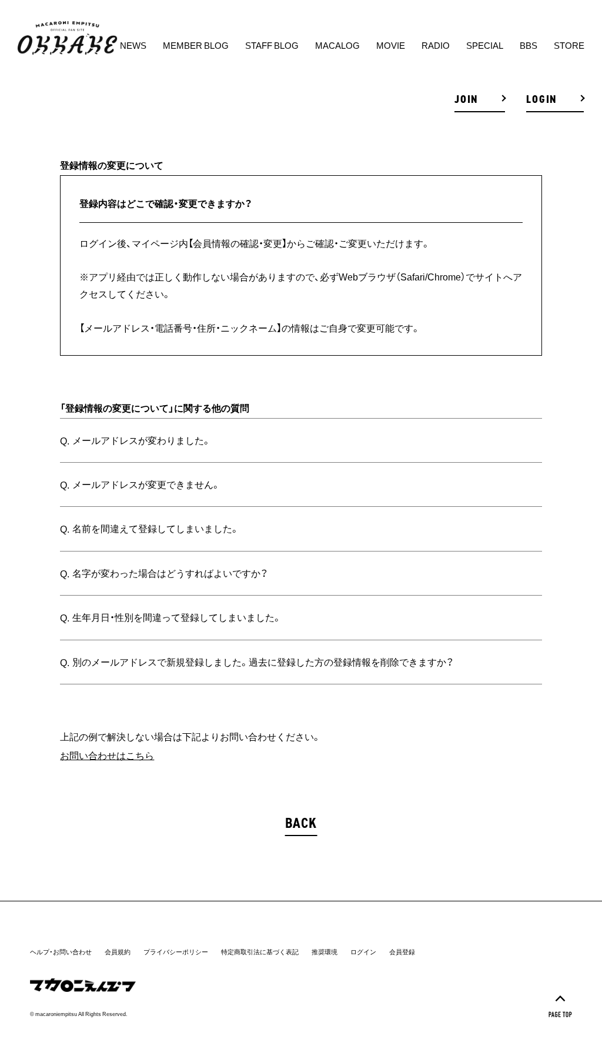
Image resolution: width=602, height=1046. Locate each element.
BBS (528, 45)
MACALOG (337, 45)
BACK (301, 823)
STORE (569, 45)
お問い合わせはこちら (107, 755)
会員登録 (402, 952)
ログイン (363, 952)
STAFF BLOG (272, 45)
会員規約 (118, 952)
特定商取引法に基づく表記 (260, 952)
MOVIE (390, 45)
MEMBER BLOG (196, 45)
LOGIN (541, 99)
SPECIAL (484, 45)
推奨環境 (324, 952)
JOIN (466, 99)
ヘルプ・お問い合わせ (61, 952)
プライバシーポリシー (175, 952)
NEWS (133, 45)
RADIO (436, 45)
